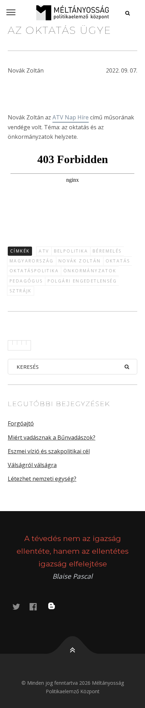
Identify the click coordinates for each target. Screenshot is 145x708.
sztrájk (21, 291)
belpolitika (71, 251)
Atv (44, 251)
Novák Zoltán (79, 261)
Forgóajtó (21, 423)
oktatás (118, 261)
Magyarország (32, 261)
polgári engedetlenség (82, 281)
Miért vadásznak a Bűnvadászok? (51, 437)
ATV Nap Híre (70, 117)
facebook (37, 606)
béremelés (107, 251)
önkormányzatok (89, 271)
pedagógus (26, 281)
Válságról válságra (32, 465)
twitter (20, 606)
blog (56, 606)
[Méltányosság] (72, 12)
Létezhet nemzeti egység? (42, 479)
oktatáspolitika (34, 271)
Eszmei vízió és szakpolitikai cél (49, 451)
